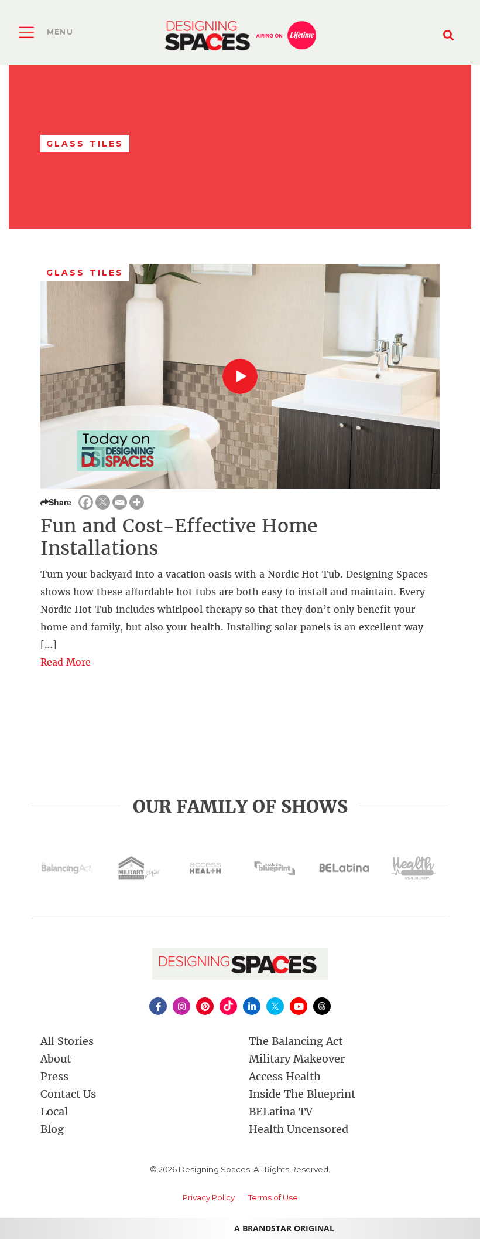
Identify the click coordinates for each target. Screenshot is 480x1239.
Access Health (285, 1076)
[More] (136, 502)
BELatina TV (281, 1111)
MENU (60, 32)
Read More (65, 662)
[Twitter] (102, 502)
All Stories (67, 1041)
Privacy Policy (209, 1197)
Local (54, 1111)
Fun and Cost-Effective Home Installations (178, 537)
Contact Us (68, 1094)
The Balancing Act (295, 1041)
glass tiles (85, 272)
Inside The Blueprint (302, 1094)
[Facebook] (85, 502)
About (55, 1058)
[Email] (119, 502)
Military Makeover (297, 1058)
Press (54, 1076)
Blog (52, 1129)
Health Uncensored (298, 1129)
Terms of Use (273, 1197)
